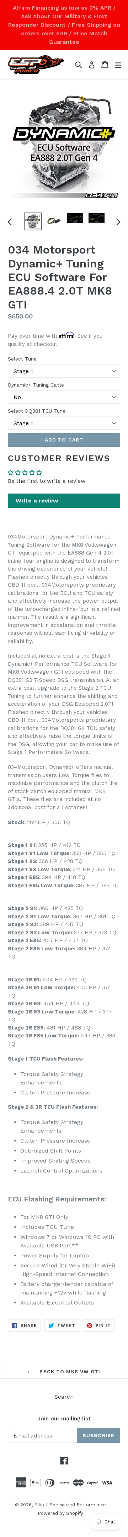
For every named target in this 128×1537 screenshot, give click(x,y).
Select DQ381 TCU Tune (36, 411)
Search (64, 1396)
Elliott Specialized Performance (70, 1504)
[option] (32, 221)
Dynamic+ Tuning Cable (36, 385)
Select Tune (22, 359)
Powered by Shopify (60, 1513)
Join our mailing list (64, 1418)
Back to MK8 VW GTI (69, 1371)
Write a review (37, 500)
